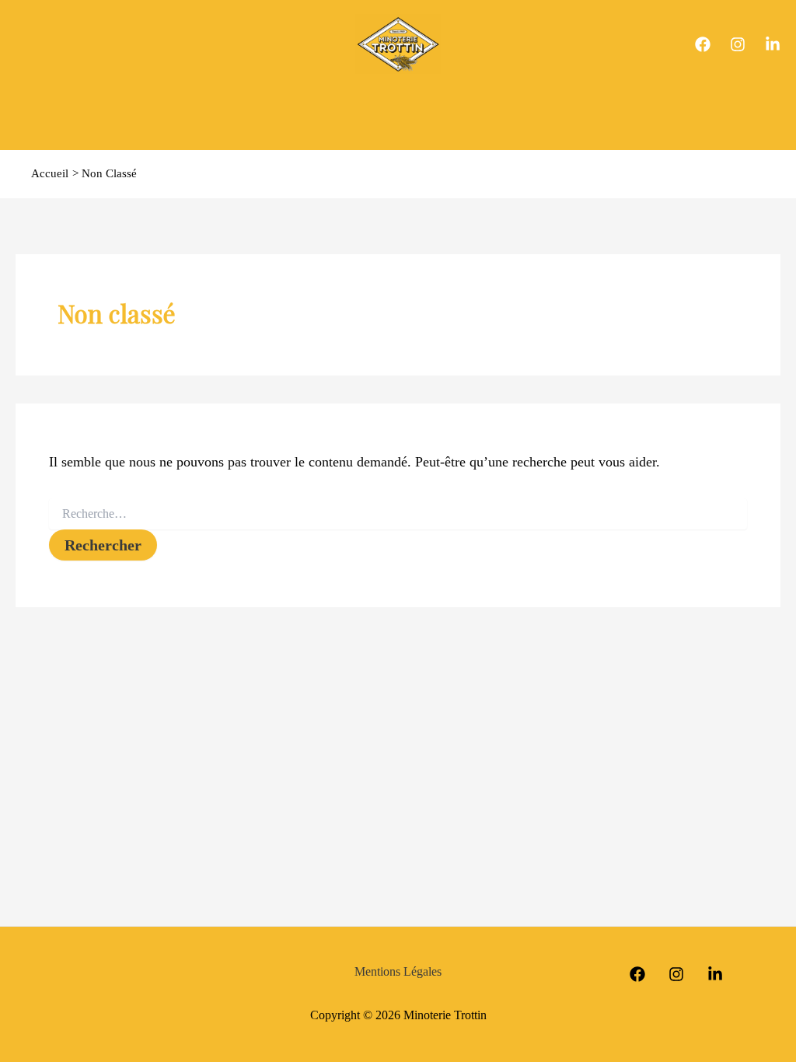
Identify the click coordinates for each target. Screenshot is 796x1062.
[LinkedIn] (772, 44)
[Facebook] (702, 44)
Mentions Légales (398, 971)
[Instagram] (737, 44)
